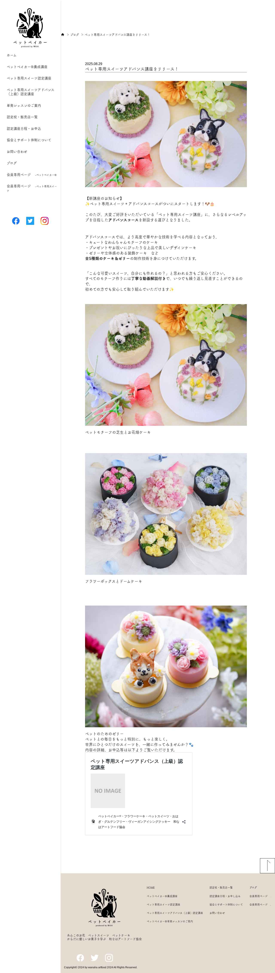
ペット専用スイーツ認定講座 (29, 78)
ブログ (12, 163)
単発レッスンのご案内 (24, 105)
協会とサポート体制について (29, 140)
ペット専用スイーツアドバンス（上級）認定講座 (175, 913)
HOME (151, 887)
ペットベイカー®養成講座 (27, 66)
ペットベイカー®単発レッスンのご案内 (170, 921)
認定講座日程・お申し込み (224, 896)
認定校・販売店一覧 (22, 117)
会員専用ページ (32, 174)
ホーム (12, 55)
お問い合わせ (17, 151)
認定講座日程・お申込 (24, 128)
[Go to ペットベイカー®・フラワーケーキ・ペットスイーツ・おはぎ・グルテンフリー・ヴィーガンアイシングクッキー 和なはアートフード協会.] (63, 34)
